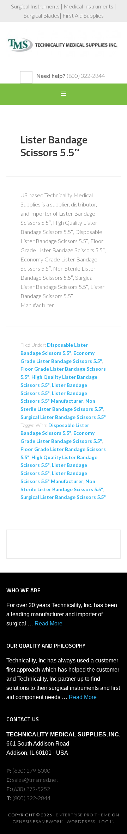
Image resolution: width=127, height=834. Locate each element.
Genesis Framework (37, 821)
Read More (48, 623)
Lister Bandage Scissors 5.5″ (53, 145)
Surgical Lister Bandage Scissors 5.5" (63, 417)
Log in (107, 821)
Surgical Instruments (63, 50)
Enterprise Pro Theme (83, 814)
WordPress (81, 821)
